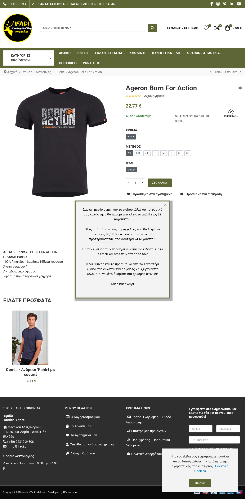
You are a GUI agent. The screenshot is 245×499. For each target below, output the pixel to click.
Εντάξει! (200, 482)
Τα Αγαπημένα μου (83, 435)
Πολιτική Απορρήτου (146, 454)
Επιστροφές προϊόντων (148, 431)
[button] (206, 28)
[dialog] (200, 470)
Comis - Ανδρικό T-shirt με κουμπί (30, 372)
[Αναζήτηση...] (152, 28)
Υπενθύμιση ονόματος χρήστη (92, 444)
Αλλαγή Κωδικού (82, 453)
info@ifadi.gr (18, 446)
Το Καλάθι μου (80, 426)
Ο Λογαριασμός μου (85, 417)
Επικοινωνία (17, 4)
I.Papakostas (70, 492)
